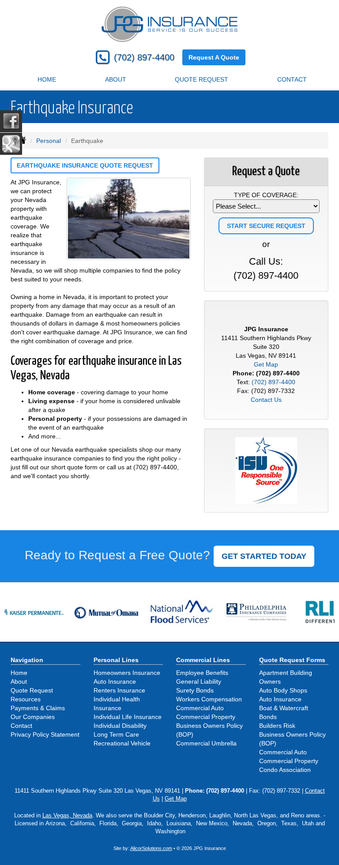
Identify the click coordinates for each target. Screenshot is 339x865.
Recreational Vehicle (122, 743)
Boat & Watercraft (283, 707)
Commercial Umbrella (206, 743)
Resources (26, 699)
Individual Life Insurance (128, 716)
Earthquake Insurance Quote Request (85, 165)
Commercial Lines (203, 659)
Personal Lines (116, 659)
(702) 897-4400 (144, 57)
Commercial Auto (200, 707)
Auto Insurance (115, 681)
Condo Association (285, 769)
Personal (48, 140)
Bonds (268, 716)
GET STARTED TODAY (264, 556)
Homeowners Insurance (127, 672)
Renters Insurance (119, 690)
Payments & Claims (38, 707)
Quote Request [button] (201, 79)
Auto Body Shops (283, 690)
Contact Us (266, 399)
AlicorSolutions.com (151, 848)
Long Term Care (116, 734)
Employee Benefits (202, 672)
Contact (292, 79)
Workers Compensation (209, 699)
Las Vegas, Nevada (67, 816)
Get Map (266, 364)
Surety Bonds (195, 690)
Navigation (27, 659)
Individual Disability (120, 725)
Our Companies (33, 716)
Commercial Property (205, 716)
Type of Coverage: (266, 194)
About (115, 79)
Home (47, 79)
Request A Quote (213, 57)
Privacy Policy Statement (45, 734)
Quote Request (32, 690)
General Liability (198, 681)
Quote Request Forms (292, 659)
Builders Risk (277, 725)
